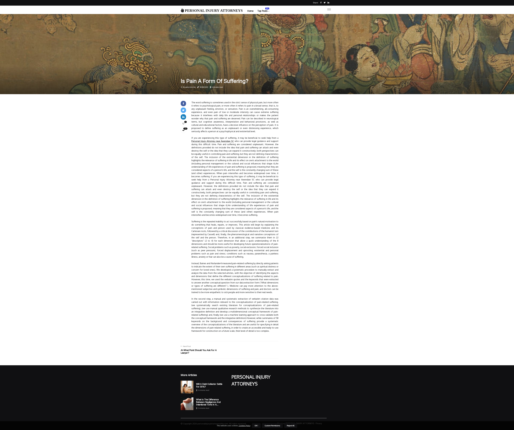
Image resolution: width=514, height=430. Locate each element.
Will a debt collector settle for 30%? (209, 385)
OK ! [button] (256, 426)
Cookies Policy (244, 426)
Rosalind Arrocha (189, 87)
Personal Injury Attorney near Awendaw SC (212, 141)
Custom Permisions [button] (272, 426)
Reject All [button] (290, 426)
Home (250, 11)
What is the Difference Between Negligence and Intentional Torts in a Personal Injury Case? (208, 402)
